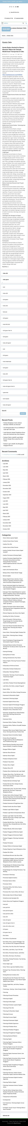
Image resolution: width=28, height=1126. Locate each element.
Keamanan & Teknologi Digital (10, 698)
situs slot (5, 293)
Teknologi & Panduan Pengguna (11, 1029)
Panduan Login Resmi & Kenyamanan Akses (14, 812)
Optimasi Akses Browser (9, 752)
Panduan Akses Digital (8, 765)
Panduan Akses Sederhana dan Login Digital (14, 771)
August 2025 (6, 498)
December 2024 (7, 523)
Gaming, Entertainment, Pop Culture (12, 657)
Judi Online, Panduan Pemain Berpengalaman (14, 683)
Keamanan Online (7, 719)
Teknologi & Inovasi (8, 1014)
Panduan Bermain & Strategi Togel (11, 780)
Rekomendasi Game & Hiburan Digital (12, 895)
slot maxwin (6, 398)
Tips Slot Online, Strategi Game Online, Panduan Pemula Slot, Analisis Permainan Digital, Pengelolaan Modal (13, 1092)
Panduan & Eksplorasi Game (10, 758)
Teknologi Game (7, 1069)
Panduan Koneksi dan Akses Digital (12, 806)
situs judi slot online (8, 913)
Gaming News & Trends (9, 654)
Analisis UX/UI (6, 566)
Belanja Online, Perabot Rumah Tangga (12, 572)
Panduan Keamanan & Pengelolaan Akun (13, 803)
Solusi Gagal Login (7, 963)
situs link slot (6, 324)
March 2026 (6, 476)
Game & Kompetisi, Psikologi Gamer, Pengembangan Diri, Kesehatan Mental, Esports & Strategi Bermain (12, 621)
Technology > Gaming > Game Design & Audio (14, 989)
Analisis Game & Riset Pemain (10, 547)
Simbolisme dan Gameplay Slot (11, 898)
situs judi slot (6, 907)
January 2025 (6, 519)
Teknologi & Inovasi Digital (9, 1017)
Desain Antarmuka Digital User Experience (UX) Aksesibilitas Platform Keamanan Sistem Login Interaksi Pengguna (14, 587)
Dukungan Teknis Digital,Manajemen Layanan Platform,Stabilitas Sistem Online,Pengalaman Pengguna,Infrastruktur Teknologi (14, 593)
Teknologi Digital (7, 1039)
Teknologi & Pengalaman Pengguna (12, 1032)
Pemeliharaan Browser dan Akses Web (12, 855)
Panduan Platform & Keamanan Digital (12, 846)
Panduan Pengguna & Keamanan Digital (12, 835)
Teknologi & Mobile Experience (10, 1023)
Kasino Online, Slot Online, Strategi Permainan (14, 692)
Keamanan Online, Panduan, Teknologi (12, 722)
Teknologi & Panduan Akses (10, 1026)
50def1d (6, 54)
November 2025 (7, 488)
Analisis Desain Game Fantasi (10, 541)
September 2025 (7, 494)
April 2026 (5, 473)
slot (4, 287)
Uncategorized (6, 1100)
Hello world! (21, 454)
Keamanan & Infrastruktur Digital (11, 695)
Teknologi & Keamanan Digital (10, 1020)
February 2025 (6, 516)
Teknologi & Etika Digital (9, 1001)
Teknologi (5, 992)
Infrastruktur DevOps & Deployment (12, 668)
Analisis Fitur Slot (7, 544)
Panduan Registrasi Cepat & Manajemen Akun (14, 849)
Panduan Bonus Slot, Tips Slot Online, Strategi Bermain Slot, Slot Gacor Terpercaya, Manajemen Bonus (14, 790)
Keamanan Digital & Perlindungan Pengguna (14, 704)
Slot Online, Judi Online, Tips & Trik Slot (13, 949)
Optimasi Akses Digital (8, 755)
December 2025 (7, 485)
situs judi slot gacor (8, 910)
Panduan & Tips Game (8, 762)
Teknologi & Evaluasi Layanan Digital (12, 1005)
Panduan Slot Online (8, 852)
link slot (5, 312)
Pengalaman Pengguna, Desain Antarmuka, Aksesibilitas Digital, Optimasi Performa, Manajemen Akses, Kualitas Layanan (13, 860)
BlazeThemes (17, 1123)
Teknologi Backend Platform (10, 1036)
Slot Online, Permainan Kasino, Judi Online (13, 952)
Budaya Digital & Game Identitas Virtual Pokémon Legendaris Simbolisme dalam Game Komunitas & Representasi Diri (13, 580)
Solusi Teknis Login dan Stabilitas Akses (13, 967)
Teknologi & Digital (7, 998)
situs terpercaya (7, 361)
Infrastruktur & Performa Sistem (11, 665)
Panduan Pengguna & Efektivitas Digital (13, 832)
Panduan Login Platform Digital (11, 809)
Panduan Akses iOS (8, 768)
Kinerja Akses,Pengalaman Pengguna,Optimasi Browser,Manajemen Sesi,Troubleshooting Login (13, 739)
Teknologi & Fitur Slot (8, 1008)
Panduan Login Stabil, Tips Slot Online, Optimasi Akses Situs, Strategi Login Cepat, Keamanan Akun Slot (14, 817)
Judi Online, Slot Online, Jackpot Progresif (13, 686)
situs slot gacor (7, 343)
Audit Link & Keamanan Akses (10, 569)
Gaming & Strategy (7, 651)
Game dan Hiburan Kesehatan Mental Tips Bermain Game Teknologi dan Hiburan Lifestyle (13, 627)
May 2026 (5, 470)
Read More (4, 266)
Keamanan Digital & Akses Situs (11, 701)
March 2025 (6, 513)
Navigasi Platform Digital (9, 749)
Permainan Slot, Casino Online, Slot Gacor (13, 892)
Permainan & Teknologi (9, 874)
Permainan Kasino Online (9, 881)
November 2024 (7, 526)
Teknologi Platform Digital (9, 1082)
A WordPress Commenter (9, 454)
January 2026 (6, 482)
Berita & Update (7, 576)
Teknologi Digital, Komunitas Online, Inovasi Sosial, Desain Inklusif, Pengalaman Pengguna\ (14, 1060)
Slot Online (6, 935)
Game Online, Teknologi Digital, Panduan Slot (14, 632)
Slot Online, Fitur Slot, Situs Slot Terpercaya (14, 946)
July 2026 (5, 463)
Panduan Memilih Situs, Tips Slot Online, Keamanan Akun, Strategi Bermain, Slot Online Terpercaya (14, 824)
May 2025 (5, 507)
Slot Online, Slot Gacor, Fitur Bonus (11, 956)
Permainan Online (7, 884)
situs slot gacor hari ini (9, 386)
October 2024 (6, 529)
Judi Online (6, 679)
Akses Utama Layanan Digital (10, 538)
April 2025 (5, 510)
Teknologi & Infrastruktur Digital (11, 1011)
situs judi (5, 904)
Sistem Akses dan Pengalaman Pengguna (13, 901)
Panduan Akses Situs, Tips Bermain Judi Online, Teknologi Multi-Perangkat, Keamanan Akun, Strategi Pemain (14, 776)
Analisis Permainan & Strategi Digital (12, 555)
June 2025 (5, 504)
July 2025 (5, 501)
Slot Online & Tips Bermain (9, 938)
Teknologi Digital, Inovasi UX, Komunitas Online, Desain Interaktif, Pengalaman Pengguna (13, 1048)
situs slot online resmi (8, 926)
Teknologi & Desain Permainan (10, 995)
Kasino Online (6, 689)
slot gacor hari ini (7, 330)
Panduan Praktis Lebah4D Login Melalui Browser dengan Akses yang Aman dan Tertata (12, 1)
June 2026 (5, 466)
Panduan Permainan (8, 843)
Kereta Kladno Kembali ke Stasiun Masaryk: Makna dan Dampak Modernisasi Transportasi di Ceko (13, 49)
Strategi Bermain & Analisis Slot (11, 975)
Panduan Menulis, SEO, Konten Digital (12, 828)
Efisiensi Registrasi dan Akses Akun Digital (13, 613)
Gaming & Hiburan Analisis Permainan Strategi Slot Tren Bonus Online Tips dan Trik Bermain (14, 646)
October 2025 (6, 491)
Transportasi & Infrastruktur (10, 1096)
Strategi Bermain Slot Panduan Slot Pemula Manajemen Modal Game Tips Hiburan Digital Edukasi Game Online (14, 979)
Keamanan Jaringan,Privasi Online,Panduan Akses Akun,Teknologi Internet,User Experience (13, 714)
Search (4, 410)
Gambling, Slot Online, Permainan (11, 616)
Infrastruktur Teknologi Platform (11, 672)
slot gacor (5, 299)
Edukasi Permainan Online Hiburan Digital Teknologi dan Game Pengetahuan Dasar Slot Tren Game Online (14, 608)
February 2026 (6, 479)
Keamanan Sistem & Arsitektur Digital (12, 735)
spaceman (5, 392)
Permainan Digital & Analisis (10, 877)
